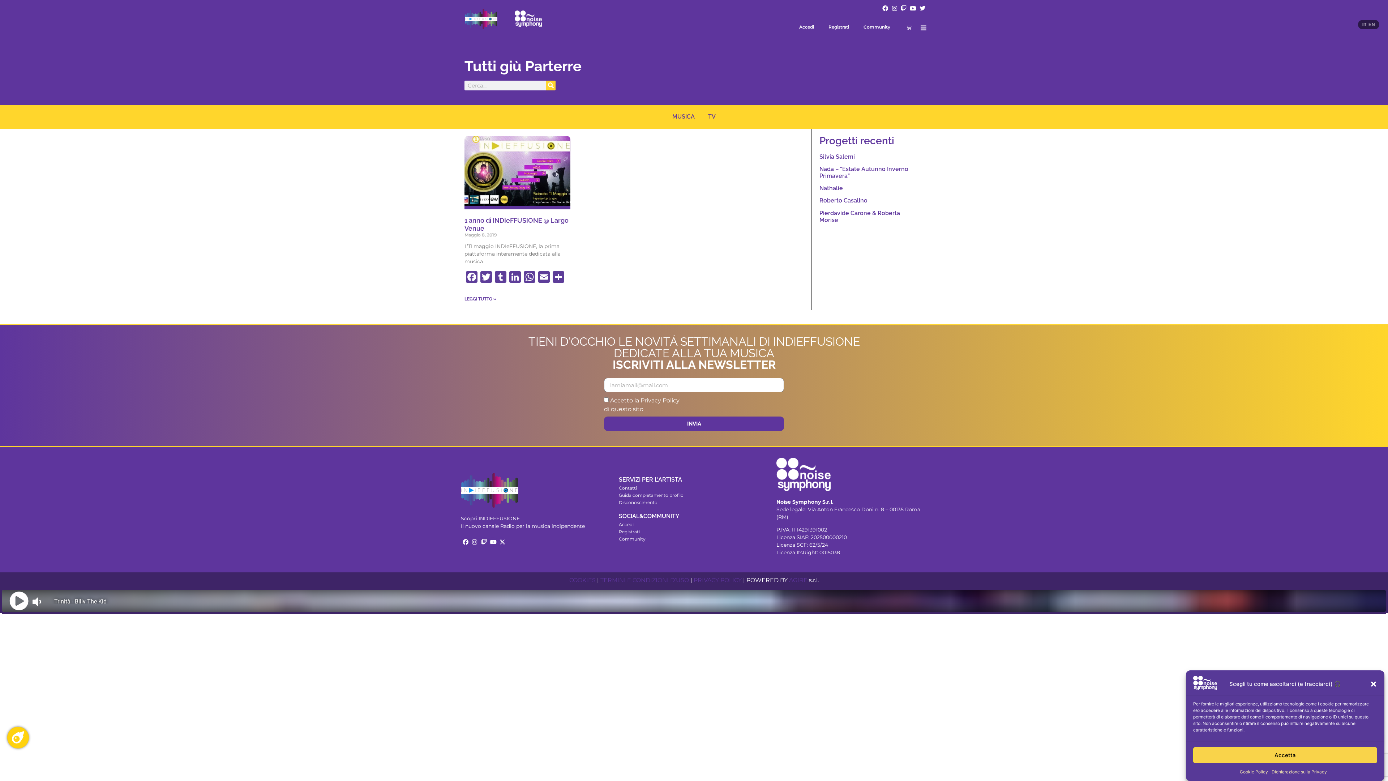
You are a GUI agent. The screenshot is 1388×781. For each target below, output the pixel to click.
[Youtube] (913, 8)
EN (1371, 24)
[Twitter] (922, 8)
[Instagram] (894, 8)
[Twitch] (904, 8)
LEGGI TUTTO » (480, 299)
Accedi (806, 27)
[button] (1373, 684)
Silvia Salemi (837, 156)
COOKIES (582, 580)
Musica (683, 116)
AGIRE (798, 580)
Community (877, 27)
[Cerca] (551, 85)
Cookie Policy (1254, 771)
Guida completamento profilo (651, 495)
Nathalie (831, 188)
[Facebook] (885, 8)
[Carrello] (909, 27)
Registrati (838, 27)
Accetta (1285, 755)
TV (712, 116)
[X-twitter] (502, 542)
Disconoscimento (638, 502)
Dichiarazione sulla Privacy (1299, 771)
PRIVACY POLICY (718, 580)
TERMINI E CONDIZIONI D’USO (644, 580)
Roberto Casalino (843, 200)
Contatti (628, 488)
